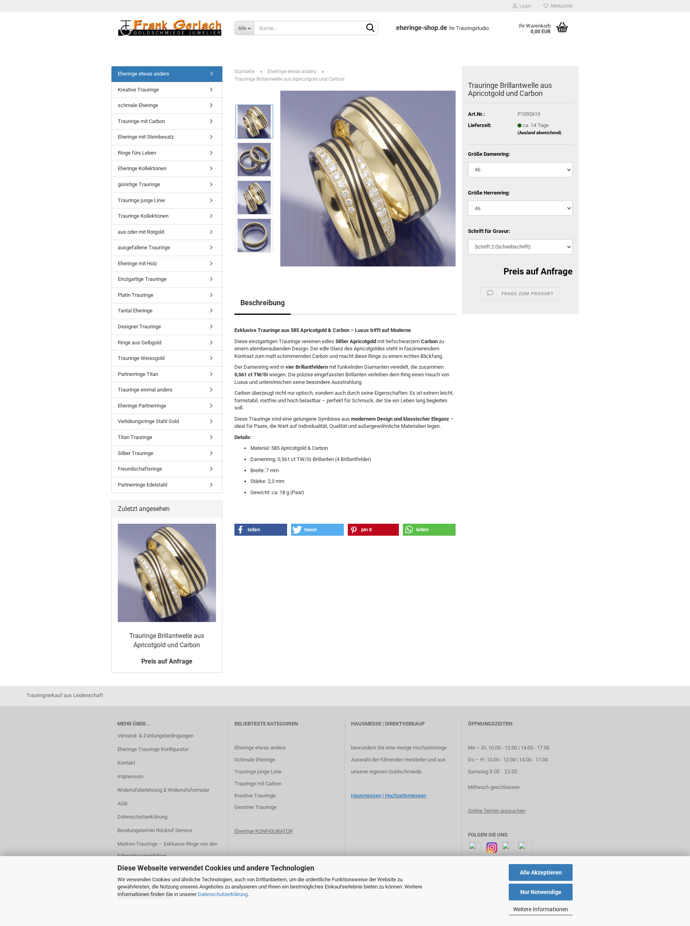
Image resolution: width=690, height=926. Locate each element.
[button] (260, 530)
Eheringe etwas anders (143, 74)
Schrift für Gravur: (489, 231)
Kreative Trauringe (138, 90)
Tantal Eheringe (135, 311)
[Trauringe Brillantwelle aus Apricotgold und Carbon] (368, 178)
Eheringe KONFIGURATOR (263, 831)
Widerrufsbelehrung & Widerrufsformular (163, 790)
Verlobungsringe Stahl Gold (148, 421)
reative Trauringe (257, 796)
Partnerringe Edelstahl (142, 485)
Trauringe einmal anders (145, 390)
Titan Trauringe (135, 437)
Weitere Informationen (540, 909)
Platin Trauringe (135, 295)
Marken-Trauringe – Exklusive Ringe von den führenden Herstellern (167, 850)
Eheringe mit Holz (137, 263)
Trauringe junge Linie (141, 200)
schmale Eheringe (138, 105)
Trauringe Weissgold (141, 358)
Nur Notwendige (540, 892)
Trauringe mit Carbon (141, 121)
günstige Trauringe (139, 184)
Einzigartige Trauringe (142, 279)
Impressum (130, 776)
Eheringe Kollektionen (142, 168)
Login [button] (524, 6)
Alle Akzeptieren (541, 872)
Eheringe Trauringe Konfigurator (152, 749)
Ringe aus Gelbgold (139, 343)
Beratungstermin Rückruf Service (154, 830)
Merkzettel (560, 6)
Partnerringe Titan (138, 374)
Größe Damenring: (489, 154)
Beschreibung (262, 302)
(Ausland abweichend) (539, 132)
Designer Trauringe (139, 327)
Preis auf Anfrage (538, 271)
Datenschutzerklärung (223, 894)
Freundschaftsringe (140, 469)
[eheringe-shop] (169, 28)
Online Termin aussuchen (496, 811)
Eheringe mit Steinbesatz (146, 137)
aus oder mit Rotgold (141, 232)
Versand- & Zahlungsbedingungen (155, 736)
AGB (122, 804)
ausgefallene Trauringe (144, 247)
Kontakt (126, 763)
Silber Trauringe (135, 453)
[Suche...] (370, 28)
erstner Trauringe (257, 807)
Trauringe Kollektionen (143, 216)
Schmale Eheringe (254, 760)
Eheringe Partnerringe (142, 406)
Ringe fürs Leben (137, 153)
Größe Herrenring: (489, 193)
